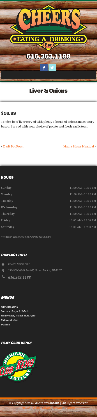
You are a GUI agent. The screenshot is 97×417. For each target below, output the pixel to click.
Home (26, 407)
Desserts (5, 324)
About (36, 407)
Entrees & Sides (9, 320)
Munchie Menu (9, 306)
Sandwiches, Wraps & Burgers (18, 315)
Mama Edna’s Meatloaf (78, 146)
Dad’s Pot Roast (13, 146)
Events (57, 407)
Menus (46, 407)
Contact (70, 407)
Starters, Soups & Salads (14, 311)
